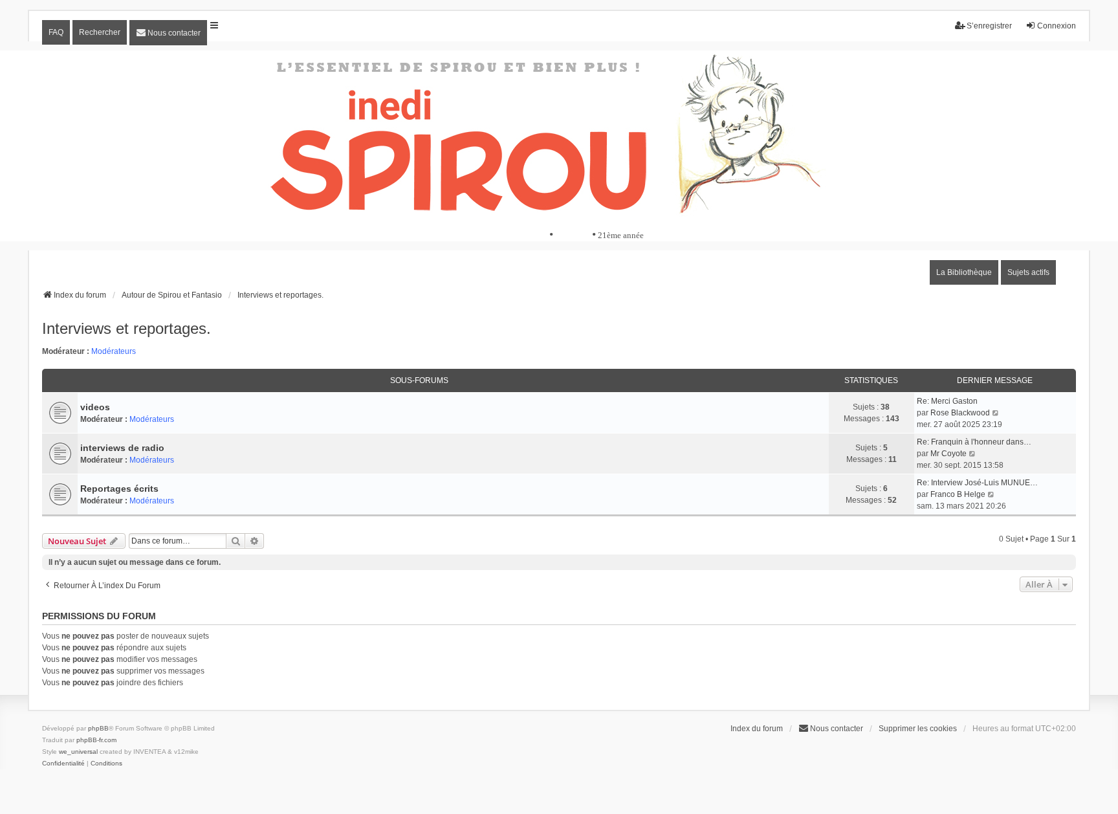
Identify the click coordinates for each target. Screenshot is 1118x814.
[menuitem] (168, 32)
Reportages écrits (119, 488)
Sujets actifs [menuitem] (1028, 272)
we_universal (78, 751)
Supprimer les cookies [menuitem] (918, 728)
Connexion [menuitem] (1056, 25)
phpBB (98, 728)
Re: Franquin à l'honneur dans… (974, 441)
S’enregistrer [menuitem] (989, 25)
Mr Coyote (948, 453)
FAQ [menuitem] (56, 32)
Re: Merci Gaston (947, 401)
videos (95, 407)
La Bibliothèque (964, 272)
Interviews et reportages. (126, 328)
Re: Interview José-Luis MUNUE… (977, 482)
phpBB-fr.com (96, 739)
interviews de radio (122, 448)
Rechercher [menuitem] (99, 32)
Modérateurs (113, 351)
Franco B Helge (957, 494)
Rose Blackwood (960, 412)
